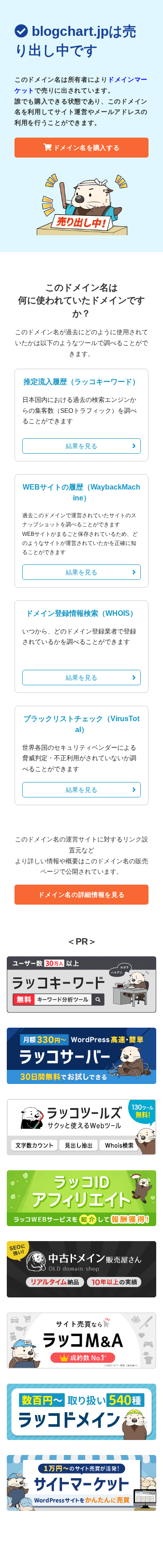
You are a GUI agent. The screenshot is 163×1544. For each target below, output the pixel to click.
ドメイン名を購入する (86, 147)
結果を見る (81, 446)
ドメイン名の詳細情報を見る (81, 894)
